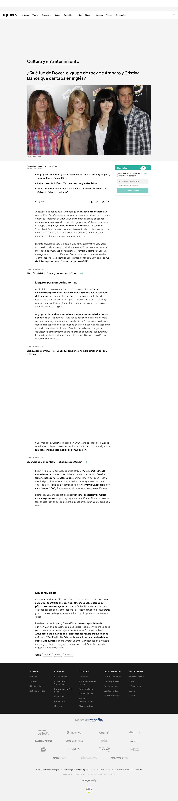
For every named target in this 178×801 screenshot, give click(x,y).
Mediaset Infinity (136, 676)
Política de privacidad (71, 770)
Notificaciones (86, 693)
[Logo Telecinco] (74, 732)
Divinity (132, 695)
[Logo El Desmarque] (43, 741)
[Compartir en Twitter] (97, 202)
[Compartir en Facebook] (108, 202)
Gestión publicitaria (122, 770)
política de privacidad (131, 185)
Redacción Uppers (34, 166)
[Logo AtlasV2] (59, 758)
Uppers (132, 681)
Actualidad (47, 655)
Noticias (33, 676)
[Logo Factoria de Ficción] (74, 741)
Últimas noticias (36, 686)
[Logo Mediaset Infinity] (43, 732)
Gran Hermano (61, 676)
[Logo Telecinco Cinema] (104, 749)
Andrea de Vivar (51, 166)
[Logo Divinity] (134, 732)
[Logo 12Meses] (135, 749)
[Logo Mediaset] (89, 721)
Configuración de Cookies (89, 770)
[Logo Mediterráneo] (119, 758)
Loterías (33, 681)
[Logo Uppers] (74, 749)
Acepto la (128, 185)
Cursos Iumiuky (111, 686)
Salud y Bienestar (112, 695)
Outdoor (58, 706)
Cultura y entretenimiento (53, 61)
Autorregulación (86, 689)
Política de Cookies (106, 770)
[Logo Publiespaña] (89, 758)
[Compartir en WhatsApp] (92, 202)
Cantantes (68, 655)
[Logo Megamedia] (90, 780)
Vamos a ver (59, 696)
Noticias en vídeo (37, 691)
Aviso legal (40, 770)
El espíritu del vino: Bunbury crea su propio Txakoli (52, 273)
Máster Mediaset (86, 706)
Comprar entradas (112, 676)
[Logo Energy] (134, 741)
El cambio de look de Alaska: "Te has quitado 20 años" (54, 461)
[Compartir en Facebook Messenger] (103, 202)
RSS (132, 770)
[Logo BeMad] (43, 749)
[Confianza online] (89, 792)
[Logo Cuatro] (104, 732)
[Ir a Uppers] (10, 15)
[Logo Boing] (104, 741)
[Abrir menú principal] (174, 15)
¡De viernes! (59, 701)
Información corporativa (53, 770)
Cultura (58, 655)
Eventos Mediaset (112, 691)
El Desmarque (135, 686)
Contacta (83, 676)
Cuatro (132, 691)
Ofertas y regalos (112, 681)
